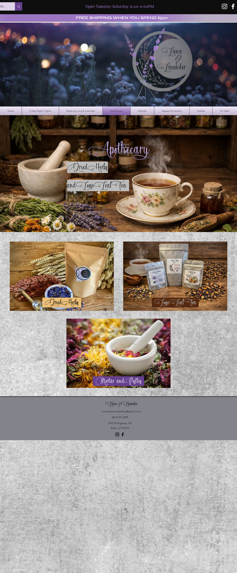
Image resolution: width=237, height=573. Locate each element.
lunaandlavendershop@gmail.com (121, 411)
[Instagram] (224, 6)
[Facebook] (233, 6)
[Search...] (18, 6)
